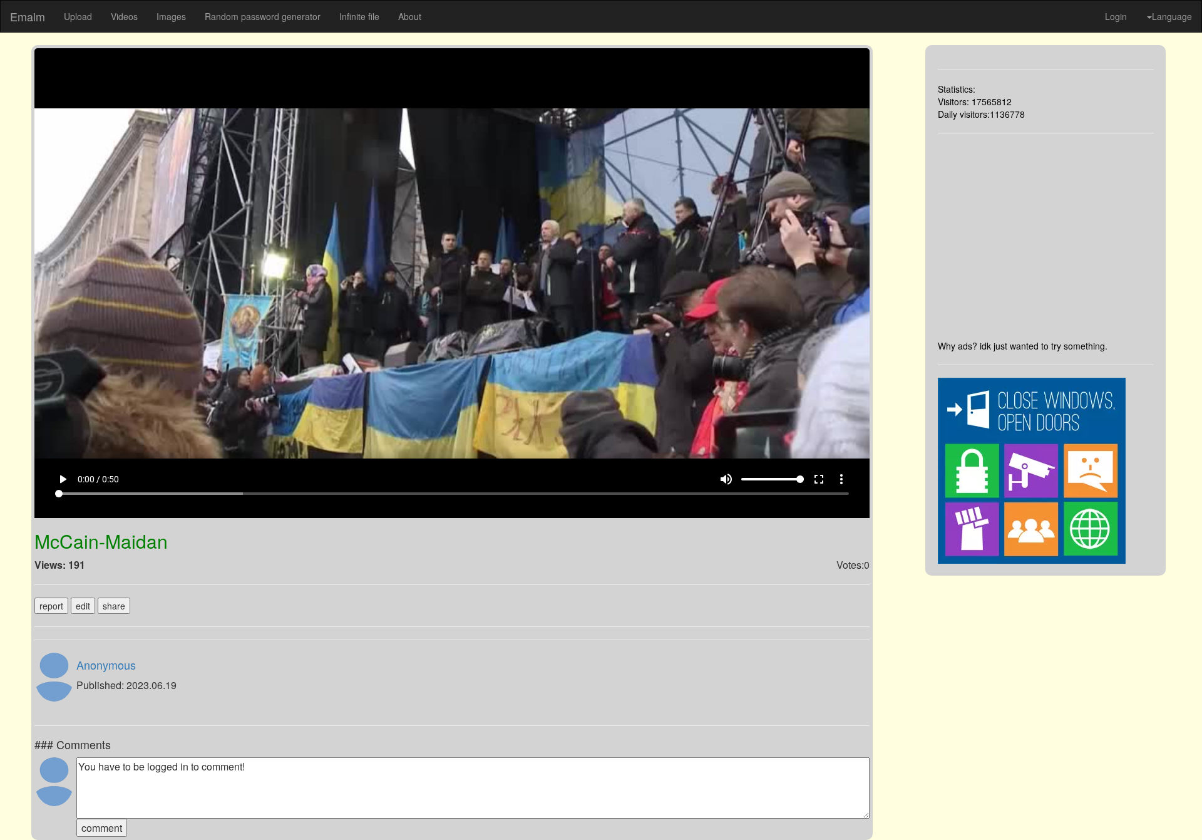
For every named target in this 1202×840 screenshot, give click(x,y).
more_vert (841, 479)
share (114, 605)
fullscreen (818, 479)
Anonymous (106, 664)
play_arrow (62, 479)
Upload (78, 16)
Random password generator (263, 16)
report (51, 605)
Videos (124, 16)
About (409, 16)
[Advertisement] (1046, 236)
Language (1172, 16)
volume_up (726, 479)
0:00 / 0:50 (98, 479)
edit (83, 605)
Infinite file (359, 16)
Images (171, 16)
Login (1116, 16)
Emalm (27, 16)
